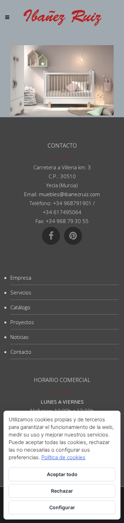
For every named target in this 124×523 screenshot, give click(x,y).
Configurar (62, 507)
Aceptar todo (62, 474)
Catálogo (20, 307)
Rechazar (62, 491)
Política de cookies (63, 457)
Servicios (20, 292)
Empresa (20, 277)
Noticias (19, 336)
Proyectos (22, 322)
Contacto (20, 351)
